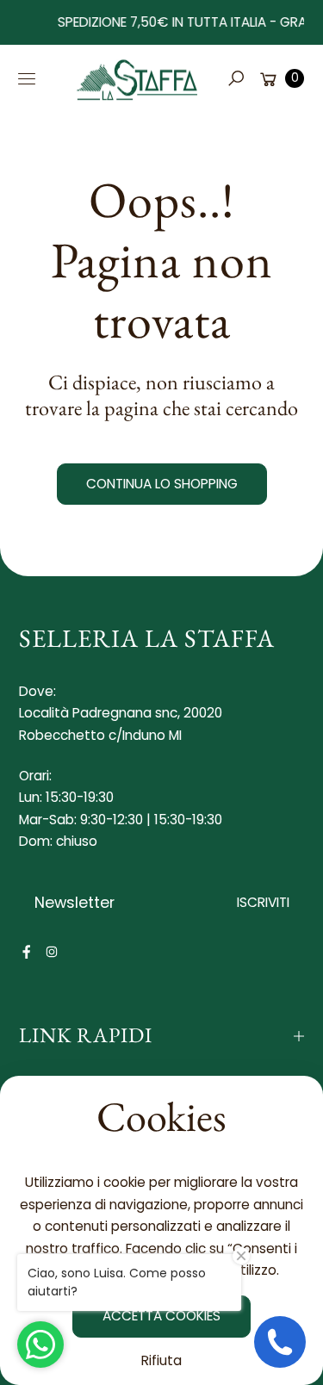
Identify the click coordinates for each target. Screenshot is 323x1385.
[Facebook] (26, 952)
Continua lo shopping (162, 484)
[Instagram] (51, 952)
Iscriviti (263, 902)
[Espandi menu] (27, 78)
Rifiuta (161, 1360)
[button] (235, 78)
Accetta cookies (161, 1316)
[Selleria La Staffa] (137, 78)
